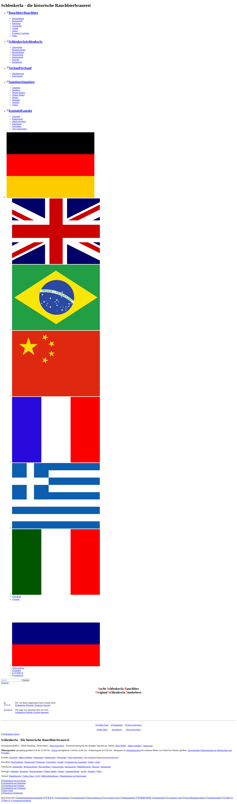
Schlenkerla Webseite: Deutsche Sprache (32, 705)
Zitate (14, 36)
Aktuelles (16, 88)
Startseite (16, 100)
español (218, 798)
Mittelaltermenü (84, 767)
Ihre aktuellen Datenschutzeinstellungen (101, 757)
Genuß (15, 28)
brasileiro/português (34, 798)
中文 (52, 798)
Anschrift (16, 116)
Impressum (17, 124)
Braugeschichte (18, 50)
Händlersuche (18, 73)
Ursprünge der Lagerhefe (76, 762)
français (97, 798)
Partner (15, 97)
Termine (15, 102)
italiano (132, 798)
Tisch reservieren (19, 129)
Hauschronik (17, 55)
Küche (54, 750)
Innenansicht (17, 57)
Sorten (15, 31)
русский (178, 798)
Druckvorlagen (18, 92)
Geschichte (17, 26)
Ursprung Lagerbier (20, 33)
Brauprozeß (17, 21)
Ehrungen (16, 23)
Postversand (17, 76)
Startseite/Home (72, 771)
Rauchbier (31, 12)
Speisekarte (17, 62)
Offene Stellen (18, 95)
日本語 (148, 798)
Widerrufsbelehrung (49, 776)
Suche (83, 771)
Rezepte (15, 59)
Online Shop (102, 729)
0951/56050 (120, 746)
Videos (15, 105)
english (82, 798)
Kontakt (26, 110)
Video (99, 771)
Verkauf (26, 68)
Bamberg (16, 90)
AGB (37, 776)
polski (161, 798)
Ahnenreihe (17, 47)
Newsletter (16, 126)
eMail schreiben (19, 121)
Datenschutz (17, 119)
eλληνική (116, 798)
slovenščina (200, 798)
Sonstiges (28, 82)
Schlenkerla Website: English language (32, 712)
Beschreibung (18, 18)
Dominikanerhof (133, 750)
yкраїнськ (26, 800)
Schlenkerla (34, 41)
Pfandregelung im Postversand (73, 776)
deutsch (66, 798)
